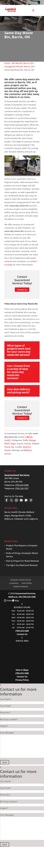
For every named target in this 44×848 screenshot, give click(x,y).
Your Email (5, 706)
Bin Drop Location (9, 719)
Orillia (25, 440)
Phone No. (5, 712)
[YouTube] (21, 500)
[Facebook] (6, 500)
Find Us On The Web (13, 496)
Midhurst (28, 450)
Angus (13, 443)
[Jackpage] (31, 500)
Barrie (30, 437)
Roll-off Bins (27, 583)
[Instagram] (16, 500)
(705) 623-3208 (29, 597)
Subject (4, 726)
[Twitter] (11, 500)
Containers (14, 583)
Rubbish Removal (20, 586)
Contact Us (22, 634)
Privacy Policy (22, 680)
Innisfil (7, 440)
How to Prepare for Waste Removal (22, 561)
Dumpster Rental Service (20, 580)
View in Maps (22, 670)
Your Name (5, 699)
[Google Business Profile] (26, 500)
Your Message (7, 732)
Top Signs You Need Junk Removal (22, 565)
